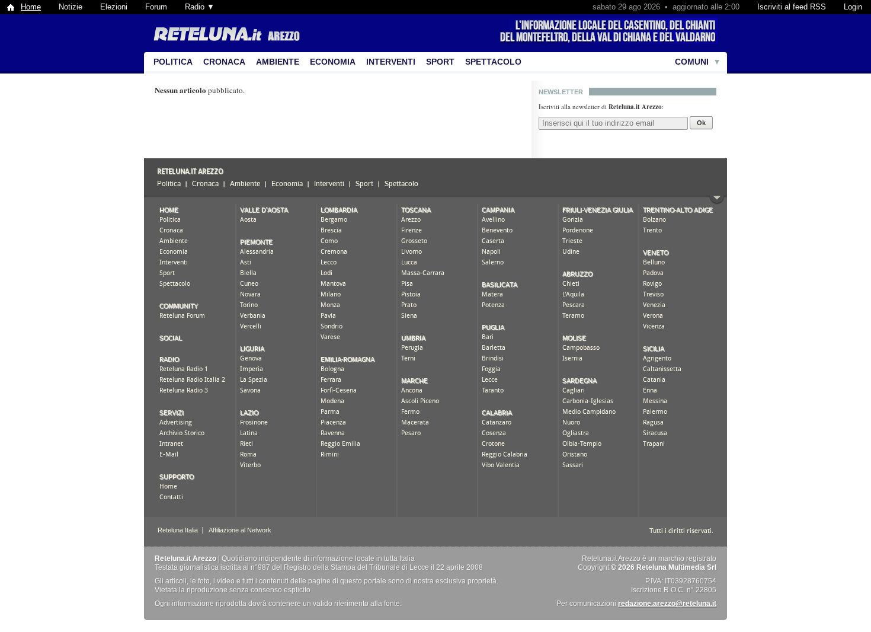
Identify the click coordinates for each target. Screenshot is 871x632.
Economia (333, 61)
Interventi (390, 61)
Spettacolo (493, 61)
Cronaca (224, 61)
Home (31, 6)
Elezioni (113, 6)
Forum (156, 6)
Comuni (692, 61)
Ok (701, 122)
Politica (173, 61)
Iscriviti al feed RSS (791, 6)
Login (853, 6)
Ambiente (277, 61)
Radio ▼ (199, 6)
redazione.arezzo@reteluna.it (667, 603)
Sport (440, 61)
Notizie (70, 6)
